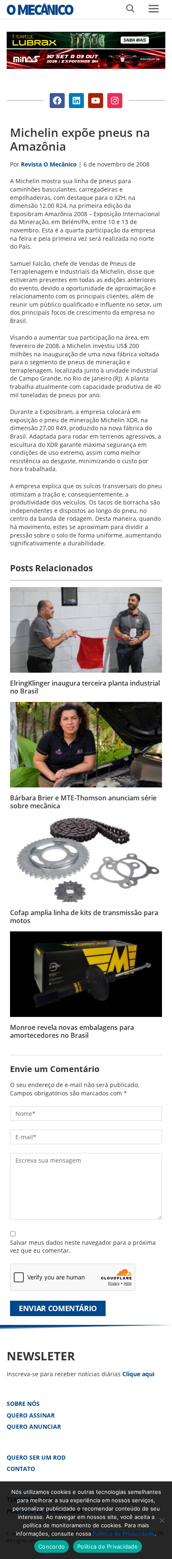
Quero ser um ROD (36, 1457)
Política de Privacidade (123, 1533)
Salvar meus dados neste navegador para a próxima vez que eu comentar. (83, 1247)
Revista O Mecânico (40, 9)
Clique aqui (138, 1374)
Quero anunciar (34, 1426)
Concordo (51, 1546)
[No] (161, 1520)
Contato (21, 1469)
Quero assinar (31, 1415)
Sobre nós (23, 1404)
